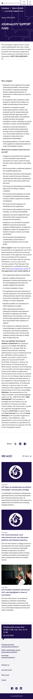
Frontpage (5, 8)
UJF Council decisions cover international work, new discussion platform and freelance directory (14, 537)
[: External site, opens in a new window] (15, 444)
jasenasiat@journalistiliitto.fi (9, 652)
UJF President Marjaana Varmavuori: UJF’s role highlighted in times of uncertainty (15, 592)
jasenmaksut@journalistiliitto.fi (10, 646)
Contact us (5, 665)
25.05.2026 (4, 484)
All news (25, 456)
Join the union (6, 670)
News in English (17, 8)
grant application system (19, 269)
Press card (5, 675)
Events (3, 680)
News (3, 18)
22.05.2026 (4, 587)
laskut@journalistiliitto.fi (8, 657)
